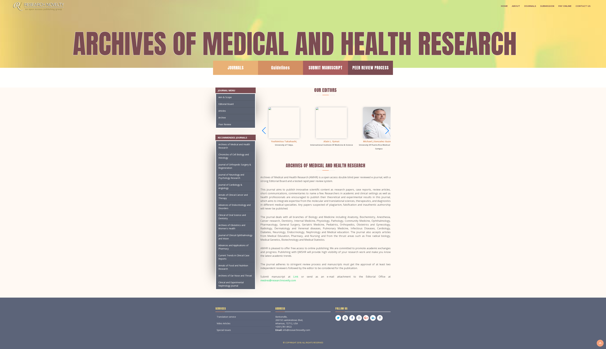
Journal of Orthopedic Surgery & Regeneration (234, 166)
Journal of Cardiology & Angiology (230, 186)
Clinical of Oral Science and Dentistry (232, 217)
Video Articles (223, 323)
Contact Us (583, 6)
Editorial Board (226, 104)
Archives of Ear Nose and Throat (235, 275)
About (516, 6)
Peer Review (224, 124)
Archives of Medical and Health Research (234, 146)
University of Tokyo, (284, 145)
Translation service (226, 316)
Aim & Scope (225, 97)
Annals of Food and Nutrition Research (233, 267)
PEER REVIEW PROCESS (370, 68)
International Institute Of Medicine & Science (331, 145)
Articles (222, 110)
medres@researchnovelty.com (278, 280)
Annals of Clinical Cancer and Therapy (233, 196)
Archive (222, 117)
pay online (564, 6)
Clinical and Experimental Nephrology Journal (231, 284)
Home (504, 6)
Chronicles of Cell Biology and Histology (233, 156)
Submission (547, 6)
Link (295, 276)
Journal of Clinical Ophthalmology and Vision (235, 237)
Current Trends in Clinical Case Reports (233, 257)
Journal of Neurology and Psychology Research (231, 176)
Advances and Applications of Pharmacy (233, 247)
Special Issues (224, 329)
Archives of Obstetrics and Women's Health (231, 227)
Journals (530, 6)
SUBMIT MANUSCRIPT (325, 68)
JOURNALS (236, 68)
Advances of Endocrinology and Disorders (234, 206)
